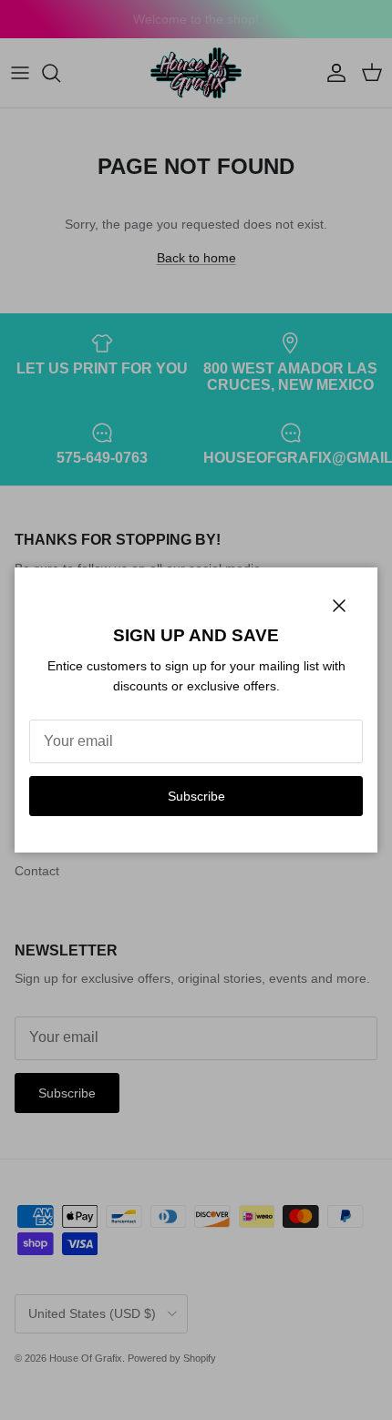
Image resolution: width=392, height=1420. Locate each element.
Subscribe (196, 796)
